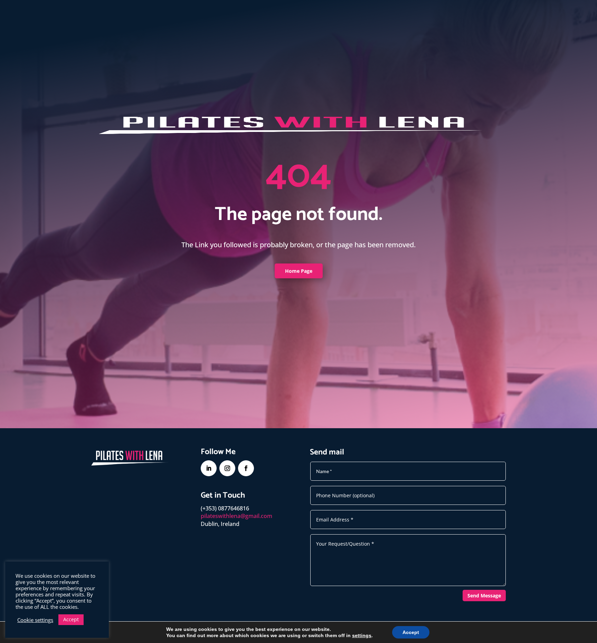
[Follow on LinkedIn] (209, 468)
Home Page (298, 271)
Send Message (484, 595)
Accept (410, 632)
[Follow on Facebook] (246, 468)
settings (361, 635)
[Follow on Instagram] (227, 468)
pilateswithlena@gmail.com (236, 516)
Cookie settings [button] (35, 620)
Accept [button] (71, 619)
